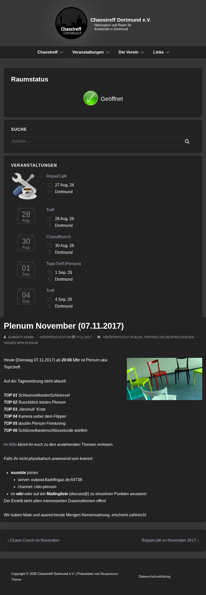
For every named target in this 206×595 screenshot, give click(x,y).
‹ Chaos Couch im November (33, 540)
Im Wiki (10, 444)
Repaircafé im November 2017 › (170, 540)
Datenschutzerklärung (154, 576)
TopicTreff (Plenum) (63, 264)
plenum (31, 343)
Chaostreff (47, 52)
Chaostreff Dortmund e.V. (120, 20)
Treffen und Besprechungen (169, 337)
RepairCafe (56, 176)
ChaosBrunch (58, 237)
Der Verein (128, 52)
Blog (138, 337)
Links (158, 52)
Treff (50, 210)
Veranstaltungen (88, 52)
